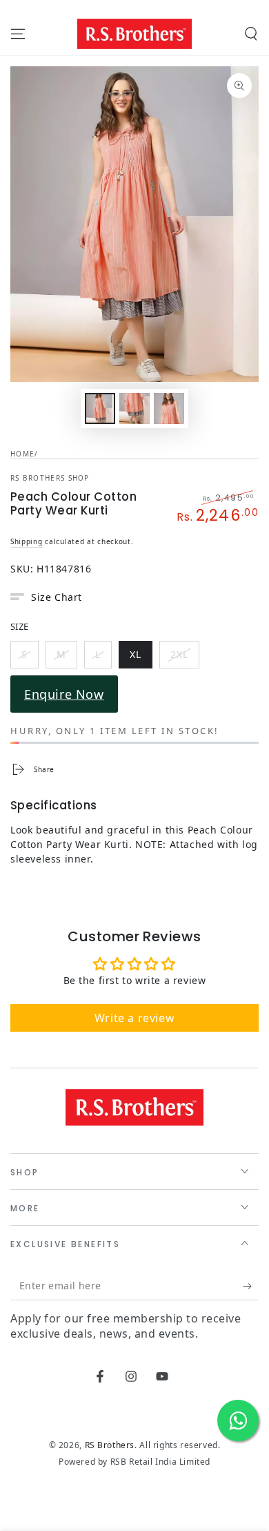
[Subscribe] (251, 1286)
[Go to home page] (134, 34)
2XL (184, 657)
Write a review (134, 1018)
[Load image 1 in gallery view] (100, 408)
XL (140, 657)
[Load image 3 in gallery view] (169, 408)
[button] (251, 34)
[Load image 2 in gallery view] (134, 408)
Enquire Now (64, 694)
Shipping (26, 541)
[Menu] (18, 34)
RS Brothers (110, 1445)
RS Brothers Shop (50, 478)
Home (22, 454)
